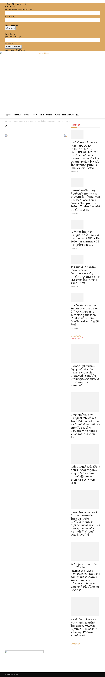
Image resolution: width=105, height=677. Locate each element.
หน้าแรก (9, 115)
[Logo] (5, 110)
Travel (57, 115)
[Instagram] (32, 4)
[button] (97, 112)
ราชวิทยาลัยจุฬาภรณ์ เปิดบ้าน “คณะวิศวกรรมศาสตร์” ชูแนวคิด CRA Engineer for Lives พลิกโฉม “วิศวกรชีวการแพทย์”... (85, 275)
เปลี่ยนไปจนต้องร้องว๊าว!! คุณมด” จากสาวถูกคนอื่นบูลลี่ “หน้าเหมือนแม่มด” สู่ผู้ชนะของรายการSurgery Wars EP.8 (85, 474)
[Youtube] (35, 4)
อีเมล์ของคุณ (10, 43)
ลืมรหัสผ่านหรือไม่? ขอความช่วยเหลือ (20, 31)
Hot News (17, 115)
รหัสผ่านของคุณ (11, 25)
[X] (34, 4)
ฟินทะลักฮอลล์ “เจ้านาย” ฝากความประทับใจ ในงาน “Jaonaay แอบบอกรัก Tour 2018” (42, 121)
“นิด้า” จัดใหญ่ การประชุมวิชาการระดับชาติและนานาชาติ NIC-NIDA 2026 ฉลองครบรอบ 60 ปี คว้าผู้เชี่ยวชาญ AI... (85, 238)
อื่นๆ (77, 115)
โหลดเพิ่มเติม (76, 644)
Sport (35, 115)
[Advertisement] (52, 90)
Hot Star (27, 115)
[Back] (39, 4)
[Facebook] (30, 4)
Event (41, 115)
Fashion (49, 115)
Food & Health (68, 115)
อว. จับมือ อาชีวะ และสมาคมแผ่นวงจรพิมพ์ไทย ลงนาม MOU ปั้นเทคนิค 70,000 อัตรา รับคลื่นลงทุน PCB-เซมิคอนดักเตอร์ (84, 627)
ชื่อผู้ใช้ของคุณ (11, 16)
